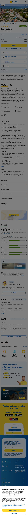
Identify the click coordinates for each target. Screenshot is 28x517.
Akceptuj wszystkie (14, 511)
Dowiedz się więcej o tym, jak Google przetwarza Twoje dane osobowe (13, 505)
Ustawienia (16, 514)
